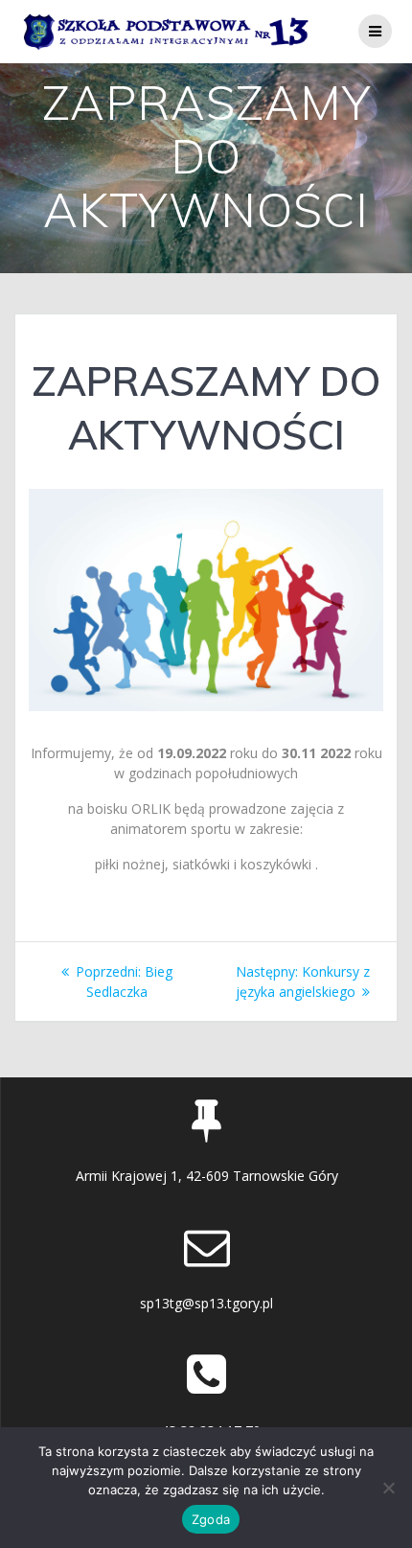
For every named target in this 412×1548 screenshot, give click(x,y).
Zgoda (211, 1519)
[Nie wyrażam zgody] (388, 1487)
